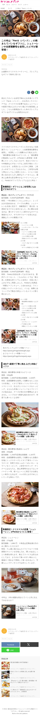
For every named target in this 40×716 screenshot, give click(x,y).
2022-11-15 (12, 55)
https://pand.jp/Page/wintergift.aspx (16, 351)
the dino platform (22, 713)
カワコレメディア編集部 (16, 57)
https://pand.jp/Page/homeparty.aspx (17, 356)
